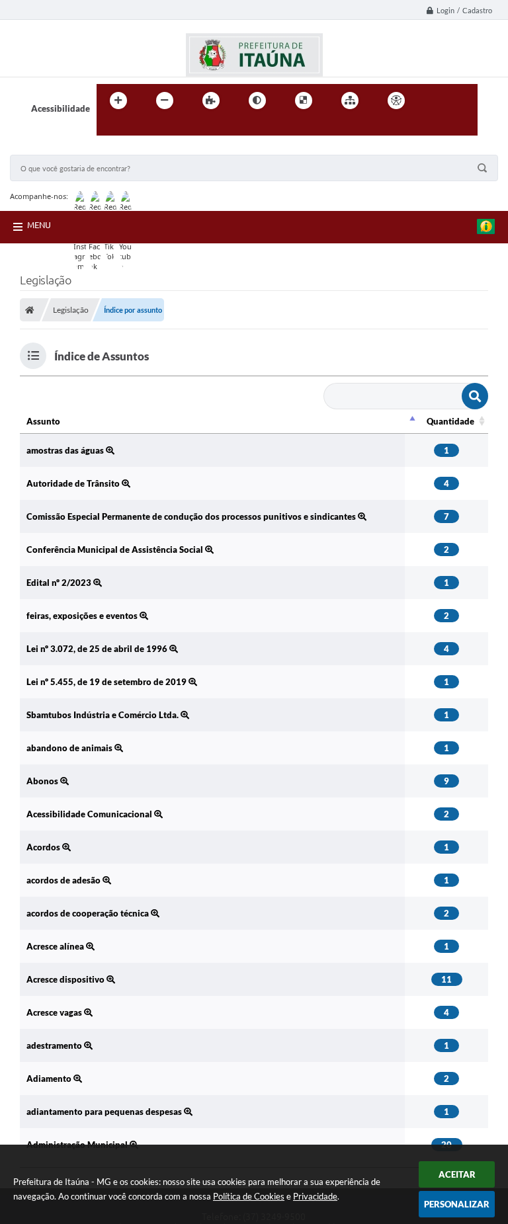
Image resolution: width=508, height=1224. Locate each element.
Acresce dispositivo (66, 979)
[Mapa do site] (350, 100)
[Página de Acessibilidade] (396, 100)
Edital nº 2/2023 (59, 582)
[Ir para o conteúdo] (434, 100)
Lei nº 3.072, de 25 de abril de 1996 (97, 648)
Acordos (44, 847)
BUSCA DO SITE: (49, 148)
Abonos (43, 781)
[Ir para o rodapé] (139, 128)
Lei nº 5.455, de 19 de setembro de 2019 (107, 681)
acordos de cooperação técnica (88, 913)
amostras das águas (66, 450)
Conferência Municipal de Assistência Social (115, 549)
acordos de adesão (64, 880)
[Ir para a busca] (110, 128)
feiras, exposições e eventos (83, 615)
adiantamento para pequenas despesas (105, 1111)
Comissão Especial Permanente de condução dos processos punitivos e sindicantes (192, 516)
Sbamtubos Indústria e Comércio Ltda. (103, 715)
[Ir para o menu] (463, 100)
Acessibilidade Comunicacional (90, 814)
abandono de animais (70, 748)
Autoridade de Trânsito (74, 483)
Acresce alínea (56, 946)
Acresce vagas (55, 1012)
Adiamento (49, 1078)
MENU (39, 224)
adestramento (55, 1045)
